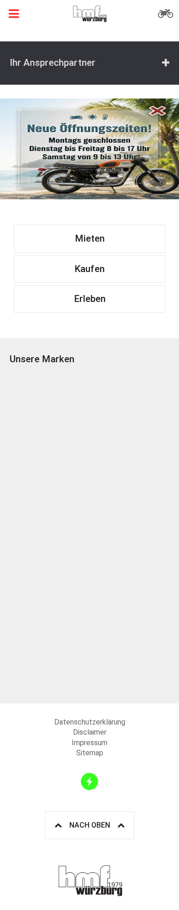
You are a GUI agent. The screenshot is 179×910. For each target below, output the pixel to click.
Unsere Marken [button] (42, 359)
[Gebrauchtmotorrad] (165, 14)
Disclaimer (89, 732)
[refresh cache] (89, 781)
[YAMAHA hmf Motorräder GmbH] (130, 573)
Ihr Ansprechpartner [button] (52, 62)
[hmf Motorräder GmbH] (89, 14)
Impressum (89, 742)
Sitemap (89, 752)
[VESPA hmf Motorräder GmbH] (130, 492)
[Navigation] (14, 14)
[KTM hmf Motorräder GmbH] (49, 412)
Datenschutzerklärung (89, 722)
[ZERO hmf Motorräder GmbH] (49, 573)
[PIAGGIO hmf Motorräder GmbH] (49, 492)
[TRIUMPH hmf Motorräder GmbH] (130, 412)
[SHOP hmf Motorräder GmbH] (49, 654)
